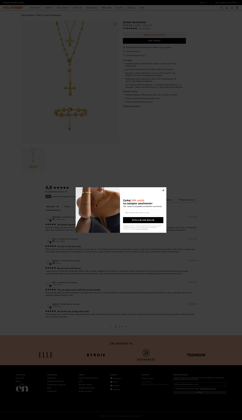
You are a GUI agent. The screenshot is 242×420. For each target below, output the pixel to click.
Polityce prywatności (141, 229)
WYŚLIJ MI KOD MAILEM (143, 220)
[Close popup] (163, 190)
